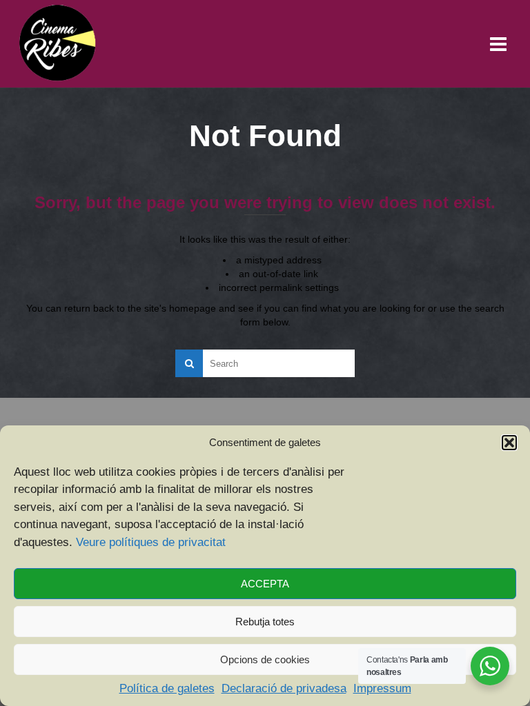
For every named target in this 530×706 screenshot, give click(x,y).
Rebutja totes (265, 621)
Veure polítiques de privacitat (151, 542)
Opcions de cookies (265, 659)
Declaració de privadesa (284, 688)
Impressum (382, 688)
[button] (509, 443)
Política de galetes (167, 688)
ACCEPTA (265, 583)
